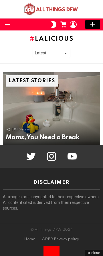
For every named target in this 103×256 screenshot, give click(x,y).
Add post (92, 24)
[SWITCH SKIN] (53, 24)
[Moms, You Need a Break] (51, 108)
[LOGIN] (73, 24)
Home (29, 239)
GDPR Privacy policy (60, 239)
